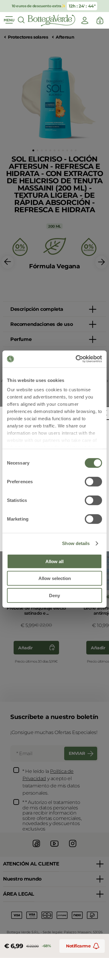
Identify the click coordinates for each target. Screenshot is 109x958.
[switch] (93, 481)
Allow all (54, 561)
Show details (76, 543)
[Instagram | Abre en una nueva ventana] (73, 848)
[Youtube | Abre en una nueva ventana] (54, 848)
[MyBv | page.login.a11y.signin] (85, 20)
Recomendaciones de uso (41, 324)
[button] (33, 150)
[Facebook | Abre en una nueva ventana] (36, 848)
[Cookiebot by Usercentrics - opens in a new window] (77, 359)
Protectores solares (28, 37)
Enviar (77, 753)
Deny (54, 595)
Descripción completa (36, 309)
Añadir (25, 648)
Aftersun (65, 37)
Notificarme (78, 946)
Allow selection (54, 578)
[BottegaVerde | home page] (51, 20)
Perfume (20, 339)
